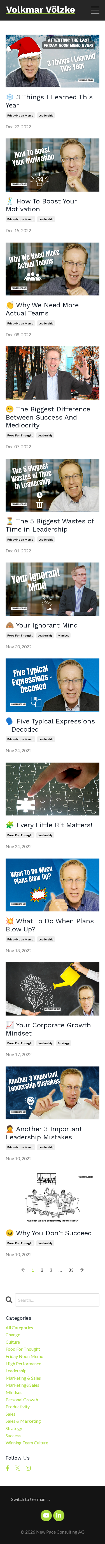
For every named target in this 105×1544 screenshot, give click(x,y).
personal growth (22, 1399)
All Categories (19, 1327)
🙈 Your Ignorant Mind (42, 625)
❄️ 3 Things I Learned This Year (49, 101)
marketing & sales (23, 1378)
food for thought (20, 435)
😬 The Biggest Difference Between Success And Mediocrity (48, 417)
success (13, 1435)
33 (70, 1269)
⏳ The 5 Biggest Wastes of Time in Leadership (50, 525)
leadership (46, 115)
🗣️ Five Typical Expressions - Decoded (50, 725)
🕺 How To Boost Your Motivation (41, 205)
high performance (23, 1363)
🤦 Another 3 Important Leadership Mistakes (44, 1133)
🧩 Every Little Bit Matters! (49, 825)
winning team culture (27, 1442)
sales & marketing (23, 1421)
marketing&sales (22, 1385)
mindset (63, 635)
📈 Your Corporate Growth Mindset (48, 1029)
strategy (63, 1043)
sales (10, 1414)
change (13, 1334)
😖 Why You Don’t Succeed (49, 1233)
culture (13, 1341)
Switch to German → (31, 1499)
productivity (18, 1406)
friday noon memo (20, 115)
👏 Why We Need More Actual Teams (42, 309)
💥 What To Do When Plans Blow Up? (50, 925)
